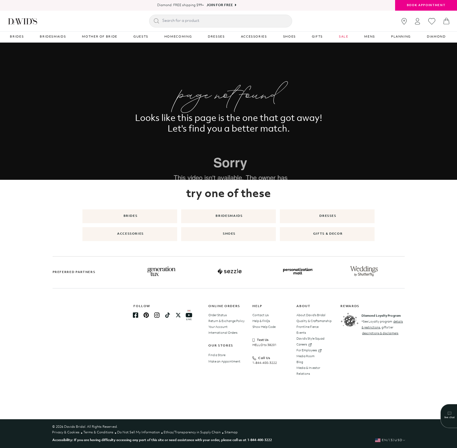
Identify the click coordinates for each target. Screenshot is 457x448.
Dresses (327, 216)
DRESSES (216, 36)
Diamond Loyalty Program (381, 315)
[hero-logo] (22, 21)
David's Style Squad (310, 338)
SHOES (289, 36)
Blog (299, 362)
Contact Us (260, 315)
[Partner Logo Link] (161, 271)
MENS (369, 36)
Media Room (305, 356)
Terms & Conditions (98, 432)
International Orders (222, 333)
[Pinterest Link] (146, 315)
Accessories (130, 233)
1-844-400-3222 (264, 363)
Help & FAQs (261, 321)
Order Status (217, 315)
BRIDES (17, 36)
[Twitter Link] (178, 315)
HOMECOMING (178, 36)
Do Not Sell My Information (138, 432)
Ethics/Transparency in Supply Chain (192, 432)
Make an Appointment (224, 361)
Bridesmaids (229, 216)
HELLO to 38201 (264, 345)
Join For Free (219, 5)
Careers (301, 344)
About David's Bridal (310, 315)
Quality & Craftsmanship (314, 321)
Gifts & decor (328, 233)
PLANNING (401, 36)
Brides (131, 216)
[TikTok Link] (167, 315)
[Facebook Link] (135, 315)
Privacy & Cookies (66, 432)
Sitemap (231, 432)
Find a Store (216, 355)
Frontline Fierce (307, 327)
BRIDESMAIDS (53, 36)
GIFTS (317, 36)
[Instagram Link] (157, 315)
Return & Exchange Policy (226, 321)
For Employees (306, 350)
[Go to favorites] (431, 21)
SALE (343, 36)
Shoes (229, 233)
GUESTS (140, 36)
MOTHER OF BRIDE (99, 36)
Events (301, 333)
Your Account (218, 327)
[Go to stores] (404, 21)
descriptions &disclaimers (380, 333)
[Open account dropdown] (417, 21)
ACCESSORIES (254, 36)
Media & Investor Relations (308, 371)
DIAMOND (436, 36)
